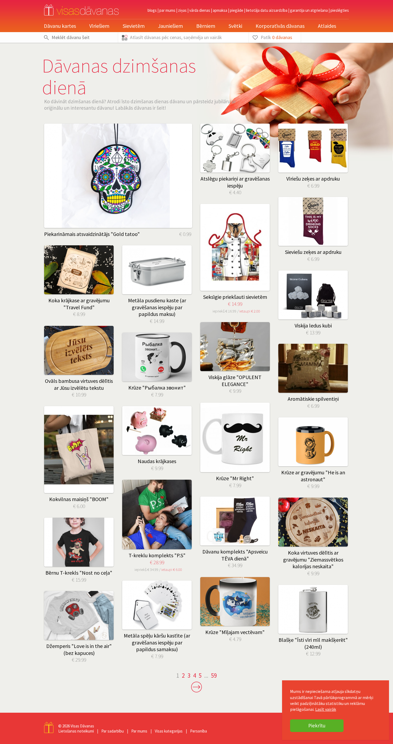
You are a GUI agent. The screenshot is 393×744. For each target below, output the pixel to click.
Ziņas (182, 10)
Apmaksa (220, 10)
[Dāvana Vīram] (313, 368)
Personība (198, 731)
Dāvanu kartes (60, 25)
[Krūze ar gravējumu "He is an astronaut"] (313, 441)
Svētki (235, 25)
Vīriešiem (99, 25)
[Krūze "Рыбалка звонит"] (157, 357)
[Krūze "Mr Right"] (235, 437)
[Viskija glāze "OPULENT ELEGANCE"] (235, 346)
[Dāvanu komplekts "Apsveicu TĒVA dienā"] (235, 521)
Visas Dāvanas (82, 725)
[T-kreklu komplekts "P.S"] (157, 514)
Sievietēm (134, 25)
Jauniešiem (170, 25)
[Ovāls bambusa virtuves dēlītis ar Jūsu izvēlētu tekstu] (79, 350)
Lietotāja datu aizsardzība (266, 10)
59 (214, 675)
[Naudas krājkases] (157, 430)
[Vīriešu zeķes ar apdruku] (313, 148)
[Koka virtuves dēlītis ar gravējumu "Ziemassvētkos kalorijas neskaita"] (313, 522)
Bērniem (205, 25)
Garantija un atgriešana (309, 10)
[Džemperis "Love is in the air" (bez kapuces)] (79, 615)
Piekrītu (316, 725)
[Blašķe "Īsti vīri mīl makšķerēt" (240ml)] (313, 609)
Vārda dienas (199, 10)
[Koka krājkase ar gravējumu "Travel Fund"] (79, 269)
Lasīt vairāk (325, 709)
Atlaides (327, 25)
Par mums (167, 10)
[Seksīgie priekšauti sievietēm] (235, 247)
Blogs (152, 10)
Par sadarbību (112, 731)
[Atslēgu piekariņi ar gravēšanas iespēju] (235, 148)
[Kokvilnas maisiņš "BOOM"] (79, 449)
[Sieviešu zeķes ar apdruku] (313, 221)
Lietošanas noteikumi (76, 731)
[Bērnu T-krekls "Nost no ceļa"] (79, 542)
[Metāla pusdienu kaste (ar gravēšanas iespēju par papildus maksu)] (157, 269)
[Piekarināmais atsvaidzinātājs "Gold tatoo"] (118, 176)
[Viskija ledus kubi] (313, 294)
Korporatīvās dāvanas (280, 25)
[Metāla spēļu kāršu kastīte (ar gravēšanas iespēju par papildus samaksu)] (157, 605)
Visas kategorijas (169, 731)
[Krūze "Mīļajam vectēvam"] (235, 601)
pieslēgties (339, 10)
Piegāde (236, 10)
